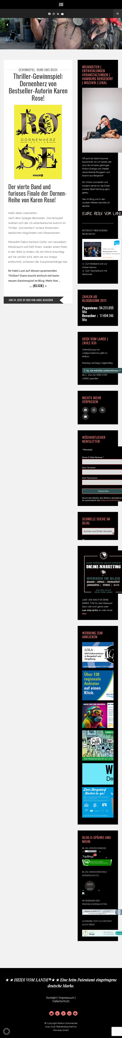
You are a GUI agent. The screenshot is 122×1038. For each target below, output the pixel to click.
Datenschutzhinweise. (111, 500)
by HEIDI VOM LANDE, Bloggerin (38, 300)
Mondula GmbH (61, 1030)
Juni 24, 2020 (15, 300)
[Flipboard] (63, 1013)
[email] (62, 13)
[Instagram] (53, 13)
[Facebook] (49, 13)
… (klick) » (38, 285)
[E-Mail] (51, 1013)
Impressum (66, 998)
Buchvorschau (108, 257)
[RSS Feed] (57, 1013)
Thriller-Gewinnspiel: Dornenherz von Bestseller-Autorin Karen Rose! (38, 87)
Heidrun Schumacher (67, 1023)
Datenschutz (61, 1001)
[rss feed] (58, 13)
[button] (6, 1031)
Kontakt (51, 998)
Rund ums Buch (47, 69)
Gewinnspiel (27, 69)
